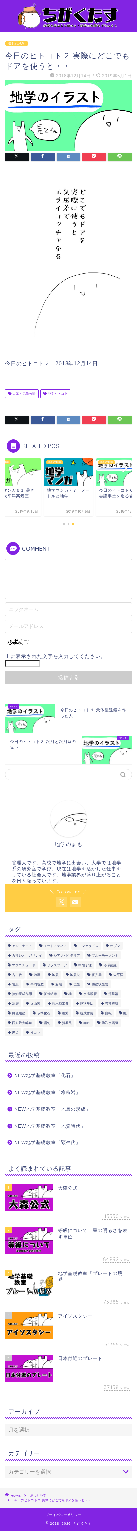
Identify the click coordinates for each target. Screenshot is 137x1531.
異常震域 (111, 1003)
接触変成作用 (22, 994)
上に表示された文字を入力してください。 (55, 656)
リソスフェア (57, 965)
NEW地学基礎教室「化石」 (45, 1075)
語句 (47, 1023)
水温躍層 (90, 994)
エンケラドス (88, 946)
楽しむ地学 (16, 43)
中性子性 (85, 965)
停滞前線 (110, 965)
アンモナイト (22, 946)
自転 (108, 1013)
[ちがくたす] (68, 26)
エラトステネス (55, 946)
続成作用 (86, 1013)
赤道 (86, 1023)
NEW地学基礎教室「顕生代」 (47, 1142)
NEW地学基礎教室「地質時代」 (50, 1126)
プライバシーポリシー (63, 1515)
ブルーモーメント (105, 955)
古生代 (17, 975)
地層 (37, 975)
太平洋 (118, 975)
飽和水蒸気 (110, 1023)
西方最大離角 (22, 1023)
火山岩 (35, 1003)
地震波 (75, 975)
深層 (15, 1003)
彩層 (58, 984)
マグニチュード (23, 965)
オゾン (115, 946)
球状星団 (86, 1003)
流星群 (113, 994)
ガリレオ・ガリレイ (27, 955)
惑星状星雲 (100, 984)
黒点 (15, 1032)
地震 (55, 975)
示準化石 (43, 1013)
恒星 (76, 984)
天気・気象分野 (23, 393)
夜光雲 (97, 975)
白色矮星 (18, 1013)
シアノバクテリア (67, 955)
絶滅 (65, 1013)
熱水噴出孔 (60, 1003)
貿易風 (67, 1023)
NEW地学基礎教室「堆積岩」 (47, 1092)
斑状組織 (50, 994)
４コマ (35, 1032)
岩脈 (15, 984)
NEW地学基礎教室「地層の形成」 (52, 1109)
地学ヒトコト (57, 393)
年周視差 (37, 984)
